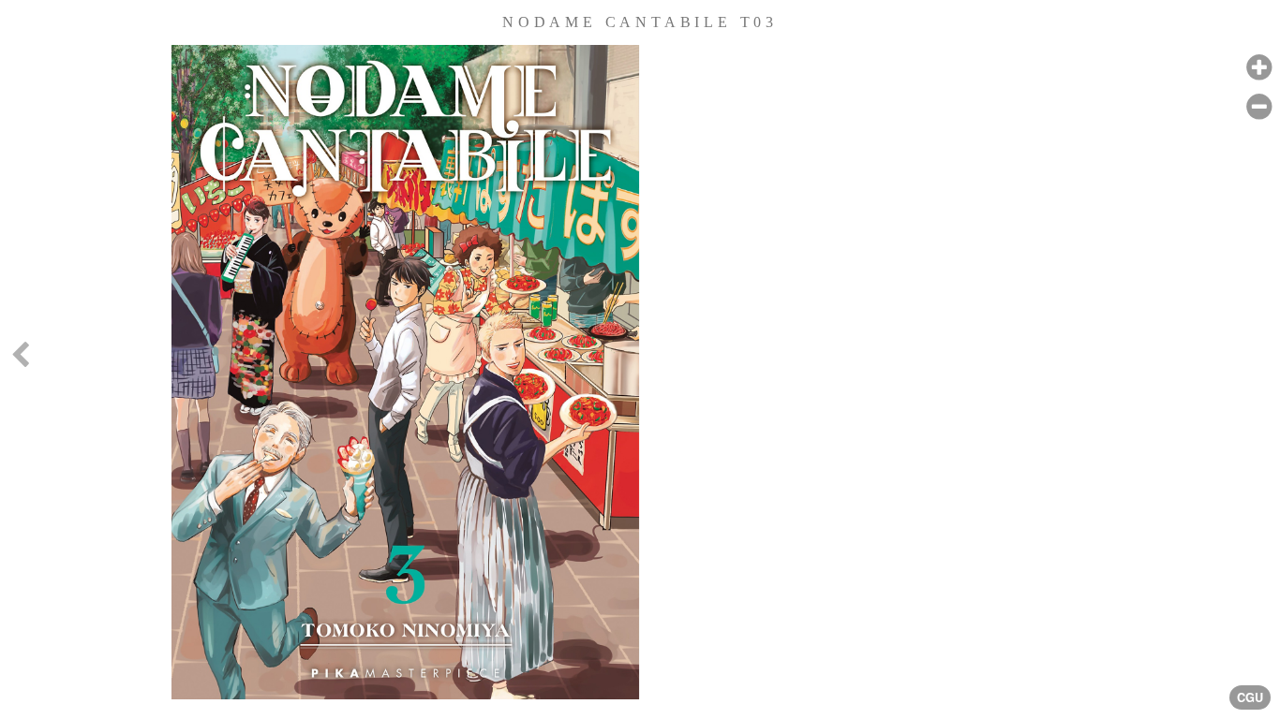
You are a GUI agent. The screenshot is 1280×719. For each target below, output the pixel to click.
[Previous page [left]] (19, 359)
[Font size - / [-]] (1259, 107)
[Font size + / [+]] (1259, 68)
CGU (1250, 697)
